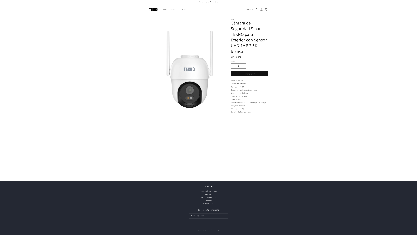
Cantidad (233, 62)
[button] (256, 9)
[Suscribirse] (225, 215)
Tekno (204, 230)
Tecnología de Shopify (212, 230)
